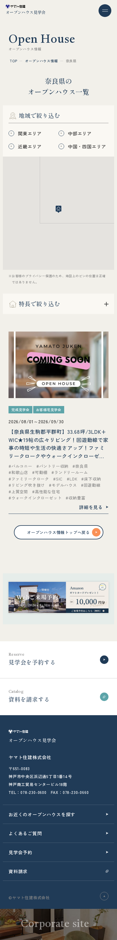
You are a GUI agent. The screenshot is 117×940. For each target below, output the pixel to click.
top (13, 60)
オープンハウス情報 (41, 60)
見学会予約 (20, 852)
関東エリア (30, 133)
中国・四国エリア (87, 146)
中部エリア (80, 133)
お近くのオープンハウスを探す (42, 814)
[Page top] (104, 896)
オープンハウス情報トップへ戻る (58, 532)
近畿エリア (30, 146)
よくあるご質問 (25, 833)
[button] (58, 209)
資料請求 (18, 871)
